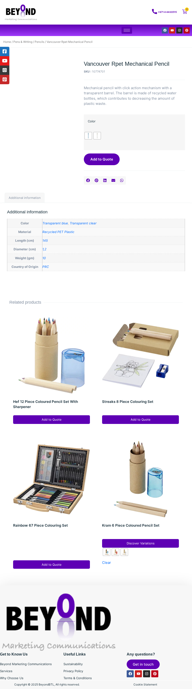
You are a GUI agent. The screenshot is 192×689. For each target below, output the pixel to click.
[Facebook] (165, 30)
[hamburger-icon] (127, 30)
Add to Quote (101, 159)
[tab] (24, 198)
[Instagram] (179, 30)
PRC (45, 267)
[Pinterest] (187, 30)
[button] (88, 180)
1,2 (44, 249)
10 (44, 258)
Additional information (25, 198)
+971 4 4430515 (167, 12)
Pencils (39, 42)
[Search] (136, 12)
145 (45, 240)
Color (92, 121)
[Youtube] (172, 30)
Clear (106, 562)
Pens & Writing (22, 42)
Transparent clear (83, 223)
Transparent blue (55, 223)
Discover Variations (141, 543)
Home (7, 42)
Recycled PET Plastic (58, 232)
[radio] (88, 135)
